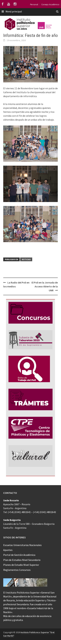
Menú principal (14, 11)
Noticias (26, 259)
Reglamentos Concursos (17, 569)
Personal (34, 4)
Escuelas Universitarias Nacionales (22, 545)
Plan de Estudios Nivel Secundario (22, 560)
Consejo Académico (50, 4)
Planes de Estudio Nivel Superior (21, 564)
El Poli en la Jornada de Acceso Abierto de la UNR (45, 286)
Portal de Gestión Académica (19, 554)
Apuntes (8, 550)
